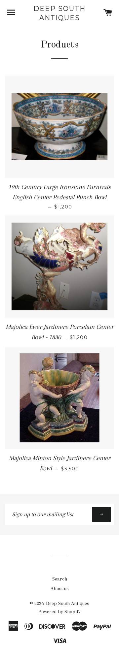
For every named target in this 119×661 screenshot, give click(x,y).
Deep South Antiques (59, 13)
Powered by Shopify (59, 611)
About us (60, 588)
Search (59, 579)
